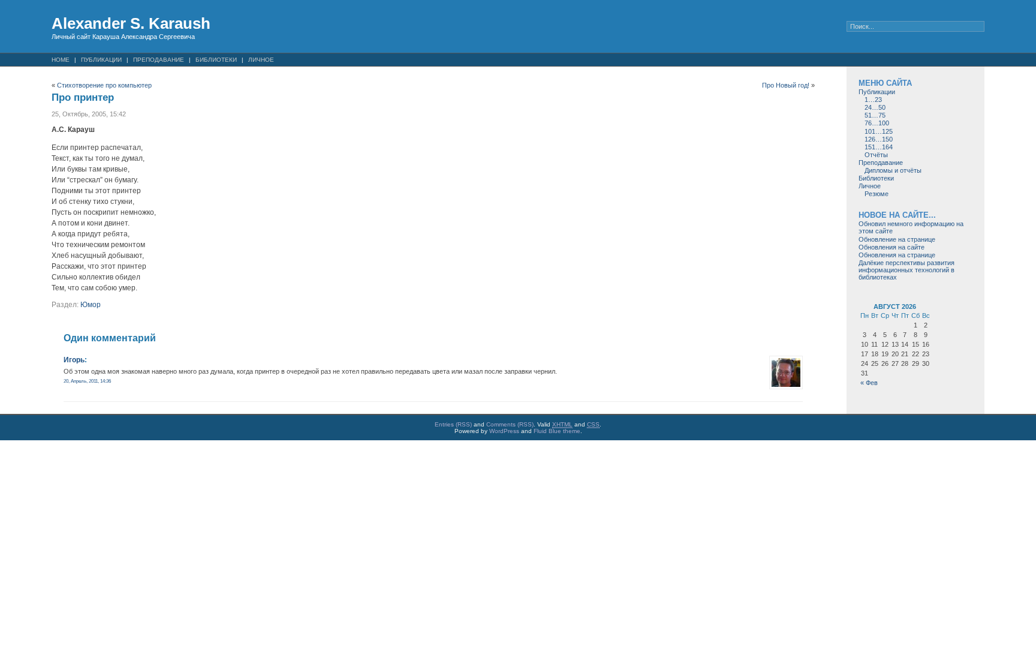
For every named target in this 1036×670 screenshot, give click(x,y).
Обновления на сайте (891, 247)
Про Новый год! (785, 85)
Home (61, 59)
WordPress (504, 431)
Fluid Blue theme (557, 431)
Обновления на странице (897, 255)
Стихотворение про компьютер (104, 85)
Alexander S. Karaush (131, 23)
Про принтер (83, 97)
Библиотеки (216, 59)
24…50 (875, 107)
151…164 (879, 147)
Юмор (90, 305)
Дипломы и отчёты (893, 170)
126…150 (879, 139)
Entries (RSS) (453, 424)
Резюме (877, 193)
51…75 (875, 115)
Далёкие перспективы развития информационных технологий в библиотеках (906, 270)
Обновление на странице (897, 239)
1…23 (873, 99)
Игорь (74, 360)
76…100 (877, 123)
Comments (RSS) (510, 424)
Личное (261, 59)
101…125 (879, 131)
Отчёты (876, 154)
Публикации (101, 59)
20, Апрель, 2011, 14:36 (87, 381)
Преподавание (158, 59)
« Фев (869, 382)
